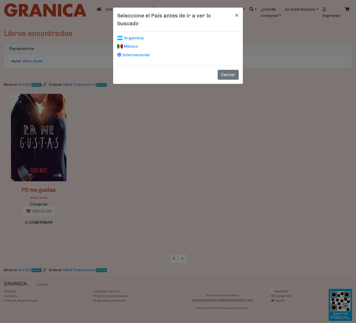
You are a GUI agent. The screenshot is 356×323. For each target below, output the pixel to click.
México (130, 46)
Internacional (135, 54)
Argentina (133, 37)
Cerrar (228, 74)
